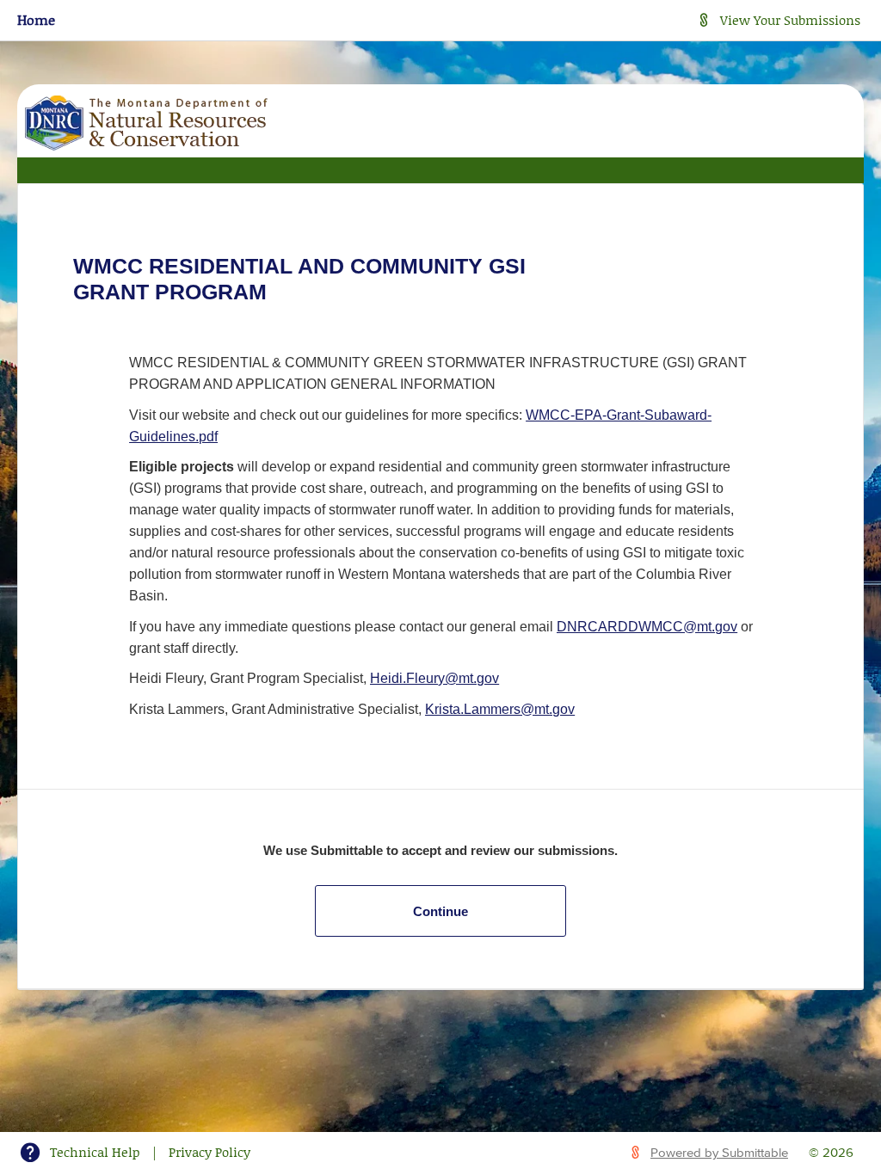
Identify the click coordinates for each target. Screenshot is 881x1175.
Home (36, 19)
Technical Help (95, 1151)
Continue (440, 911)
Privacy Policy (209, 1151)
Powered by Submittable (719, 1153)
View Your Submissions (790, 19)
